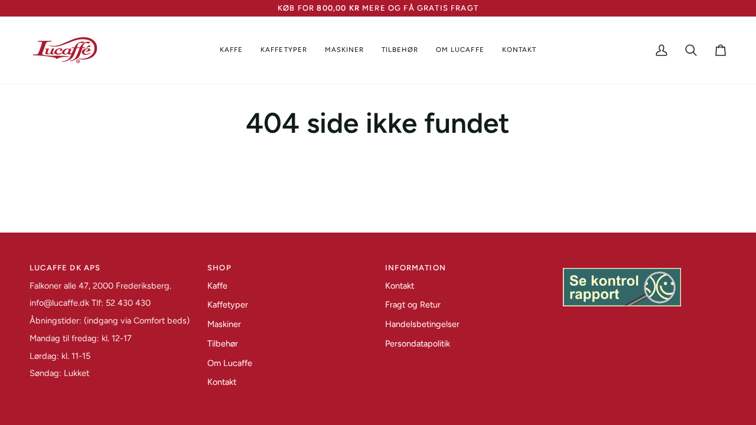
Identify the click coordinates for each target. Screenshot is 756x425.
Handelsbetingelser (422, 324)
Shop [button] (219, 267)
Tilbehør (222, 343)
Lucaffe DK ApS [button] (65, 267)
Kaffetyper (227, 304)
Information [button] (415, 267)
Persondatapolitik (417, 343)
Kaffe (217, 285)
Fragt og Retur (413, 304)
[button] (231, 50)
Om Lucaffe (229, 363)
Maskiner (224, 324)
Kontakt (221, 382)
